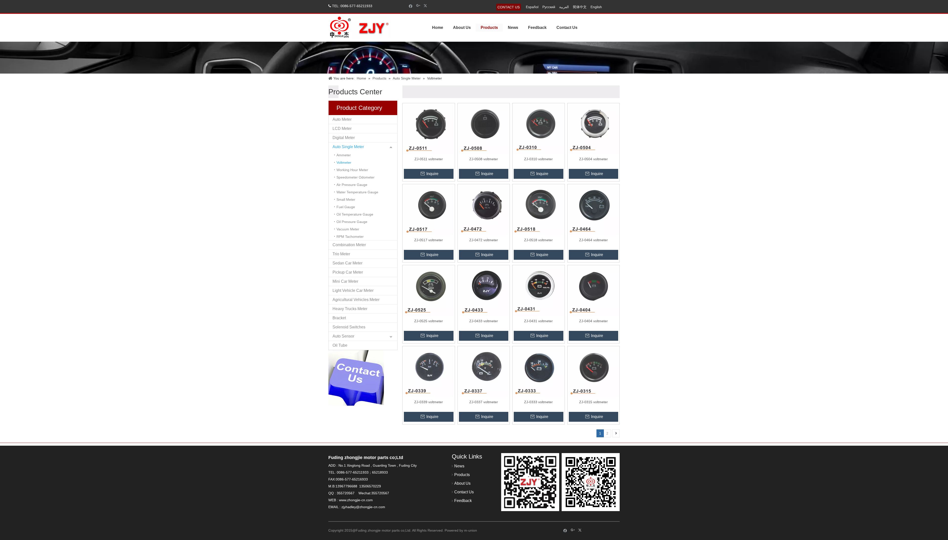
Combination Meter (349, 245)
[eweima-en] (530, 482)
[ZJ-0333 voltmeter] (538, 372)
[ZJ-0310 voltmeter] (538, 129)
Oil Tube (340, 345)
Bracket (339, 318)
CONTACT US (508, 7)
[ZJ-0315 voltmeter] (593, 372)
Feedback (537, 27)
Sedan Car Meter (347, 263)
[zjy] (591, 482)
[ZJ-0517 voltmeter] (429, 210)
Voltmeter (343, 162)
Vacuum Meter (347, 229)
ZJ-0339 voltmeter (428, 402)
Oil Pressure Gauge (351, 222)
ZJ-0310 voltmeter (538, 159)
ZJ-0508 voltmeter (483, 159)
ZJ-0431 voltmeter (538, 321)
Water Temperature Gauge (357, 192)
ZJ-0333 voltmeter (538, 402)
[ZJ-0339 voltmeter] (429, 372)
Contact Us (566, 27)
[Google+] (418, 6)
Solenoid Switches (349, 327)
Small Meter (345, 199)
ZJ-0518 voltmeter (538, 240)
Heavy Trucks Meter (350, 309)
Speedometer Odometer (355, 177)
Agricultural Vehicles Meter (356, 300)
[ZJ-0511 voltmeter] (429, 129)
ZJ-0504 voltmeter (593, 159)
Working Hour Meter (352, 170)
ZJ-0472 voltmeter (483, 240)
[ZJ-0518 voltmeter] (538, 210)
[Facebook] (411, 6)
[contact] (356, 378)
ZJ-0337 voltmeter (483, 402)
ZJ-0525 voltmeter (428, 321)
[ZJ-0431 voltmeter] (538, 291)
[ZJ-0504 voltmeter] (593, 129)
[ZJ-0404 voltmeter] (593, 291)
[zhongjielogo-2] (359, 27)
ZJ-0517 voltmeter (428, 240)
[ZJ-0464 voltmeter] (593, 210)
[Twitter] (426, 6)
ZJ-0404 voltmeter (593, 321)
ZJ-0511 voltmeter (429, 159)
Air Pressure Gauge (351, 185)
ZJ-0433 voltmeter (483, 321)
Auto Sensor (343, 336)
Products (489, 27)
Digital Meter (344, 138)
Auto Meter (342, 119)
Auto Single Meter (348, 147)
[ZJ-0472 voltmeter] (484, 210)
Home (437, 27)
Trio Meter (341, 254)
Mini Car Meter (345, 281)
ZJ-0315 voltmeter (593, 402)
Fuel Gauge (345, 207)
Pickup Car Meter (348, 272)
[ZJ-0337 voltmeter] (484, 372)
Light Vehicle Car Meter (353, 290)
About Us (462, 27)
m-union (470, 530)
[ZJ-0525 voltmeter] (429, 291)
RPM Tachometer (350, 237)
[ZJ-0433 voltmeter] (484, 291)
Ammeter (343, 155)
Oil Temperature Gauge (354, 214)
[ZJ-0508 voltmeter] (484, 129)
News (513, 27)
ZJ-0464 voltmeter (593, 240)
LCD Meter (342, 128)
